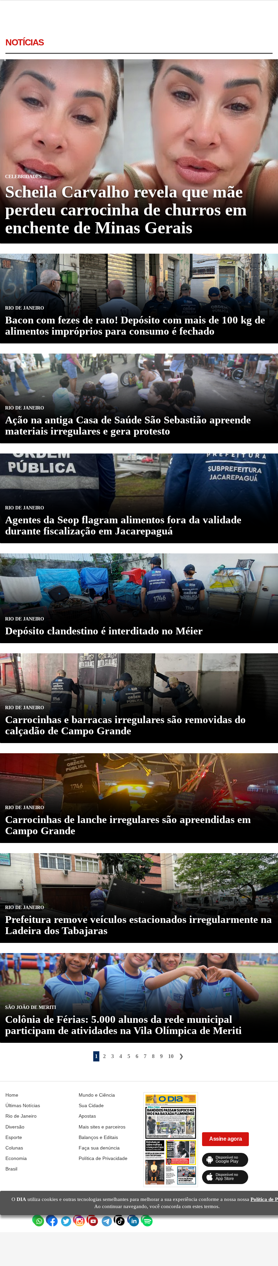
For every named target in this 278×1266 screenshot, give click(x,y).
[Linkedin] (132, 1220)
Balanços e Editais (98, 1137)
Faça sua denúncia (99, 1148)
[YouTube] (91, 1220)
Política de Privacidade (103, 1158)
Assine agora (225, 1139)
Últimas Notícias (22, 1105)
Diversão (14, 1127)
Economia (16, 1158)
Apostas (87, 1116)
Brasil (11, 1169)
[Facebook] (51, 1220)
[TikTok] (119, 1220)
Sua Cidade (91, 1105)
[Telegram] (105, 1220)
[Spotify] (146, 1220)
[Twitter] (64, 1220)
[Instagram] (78, 1220)
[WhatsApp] (37, 1220)
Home (11, 1095)
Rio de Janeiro (21, 1116)
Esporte (13, 1137)
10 (171, 1056)
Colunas (14, 1148)
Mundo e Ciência (97, 1095)
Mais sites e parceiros (102, 1127)
